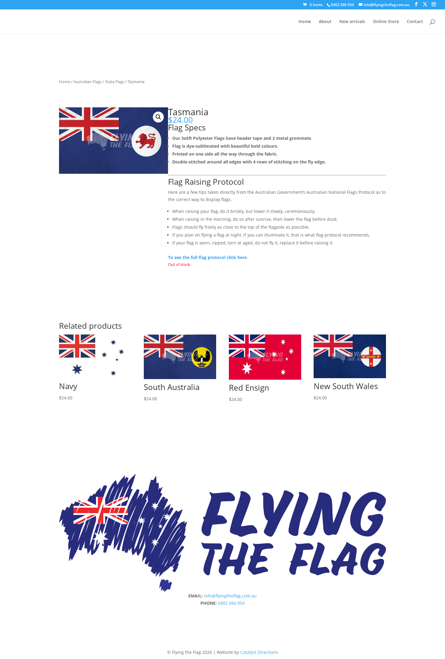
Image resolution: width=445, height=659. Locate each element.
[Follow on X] (234, 612)
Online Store (386, 21)
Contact (415, 21)
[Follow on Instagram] (222, 612)
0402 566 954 (342, 4)
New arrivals (352, 21)
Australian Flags (88, 81)
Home (304, 21)
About (325, 21)
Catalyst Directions (259, 652)
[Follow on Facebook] (210, 612)
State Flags (114, 81)
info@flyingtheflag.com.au (230, 596)
